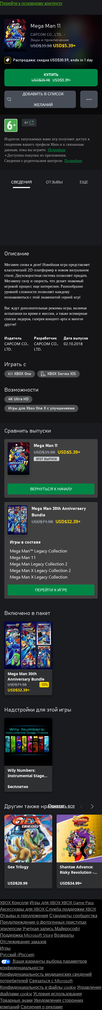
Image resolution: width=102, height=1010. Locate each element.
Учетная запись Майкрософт (51, 928)
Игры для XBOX (45, 902)
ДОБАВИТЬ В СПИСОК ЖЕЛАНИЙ (43, 99)
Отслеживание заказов (23, 941)
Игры (5, 948)
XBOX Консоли (14, 902)
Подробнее (57, 149)
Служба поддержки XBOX (70, 909)
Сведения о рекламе (42, 1006)
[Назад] (81, 806)
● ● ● (89, 99)
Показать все (61, 806)
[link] (28, 658)
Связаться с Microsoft (51, 980)
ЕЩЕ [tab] (84, 182)
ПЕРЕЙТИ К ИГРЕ (51, 589)
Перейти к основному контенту (31, 3)
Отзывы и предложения (24, 915)
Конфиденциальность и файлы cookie (38, 987)
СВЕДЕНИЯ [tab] (21, 182)
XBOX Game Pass (77, 902)
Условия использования (57, 993)
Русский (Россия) (17, 954)
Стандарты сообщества (73, 915)
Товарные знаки (16, 1000)
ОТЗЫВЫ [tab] (54, 182)
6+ (26, 123)
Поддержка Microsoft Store (26, 935)
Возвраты (64, 935)
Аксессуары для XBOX (22, 909)
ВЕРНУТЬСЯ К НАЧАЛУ (51, 488)
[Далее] (92, 806)
